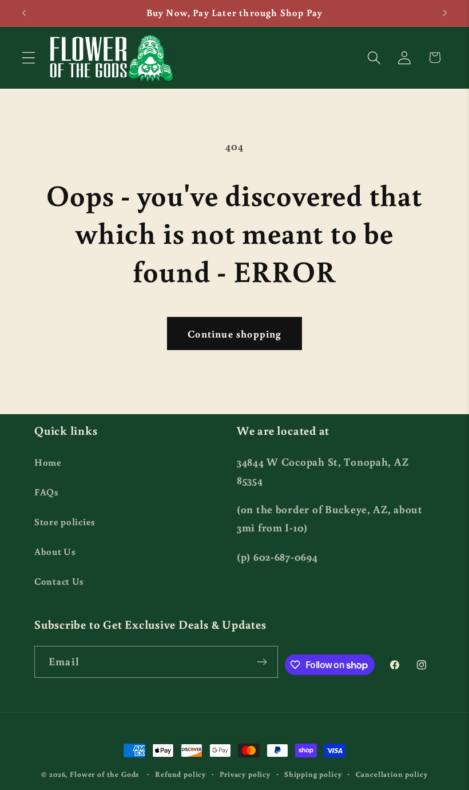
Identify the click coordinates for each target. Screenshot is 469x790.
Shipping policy (313, 774)
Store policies (65, 521)
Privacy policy (245, 774)
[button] (29, 57)
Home (48, 462)
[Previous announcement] (24, 13)
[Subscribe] (262, 662)
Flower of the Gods (104, 774)
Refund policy (180, 774)
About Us (55, 551)
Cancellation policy (392, 774)
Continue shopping (234, 333)
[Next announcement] (445, 13)
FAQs (46, 492)
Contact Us (59, 581)
